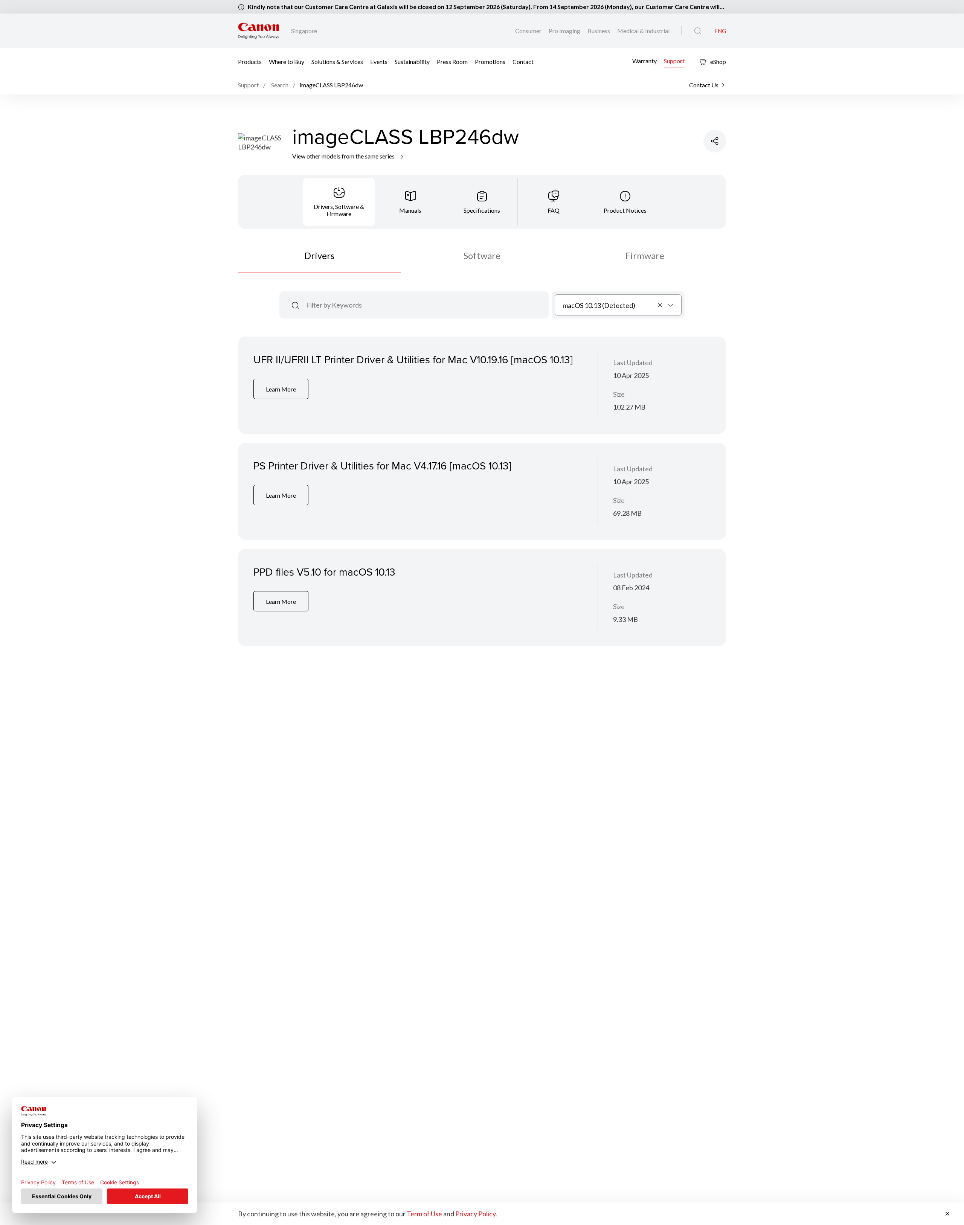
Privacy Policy (475, 1214)
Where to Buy (286, 61)
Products (250, 61)
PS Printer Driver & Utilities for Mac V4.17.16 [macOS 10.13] (382, 465)
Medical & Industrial (643, 30)
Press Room (452, 61)
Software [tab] (482, 255)
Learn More (281, 389)
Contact (523, 61)
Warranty (644, 60)
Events (378, 61)
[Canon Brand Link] (258, 31)
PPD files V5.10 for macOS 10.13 (324, 571)
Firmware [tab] (644, 255)
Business (599, 30)
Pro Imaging (565, 30)
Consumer (529, 30)
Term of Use (424, 1214)
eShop (717, 61)
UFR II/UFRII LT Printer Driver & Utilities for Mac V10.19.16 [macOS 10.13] (413, 359)
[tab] (339, 202)
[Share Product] (714, 141)
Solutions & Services (337, 61)
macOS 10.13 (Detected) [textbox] (599, 305)
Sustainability (412, 61)
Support (674, 60)
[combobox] (618, 304)
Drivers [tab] (319, 255)
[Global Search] (697, 31)
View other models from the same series (344, 156)
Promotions (490, 61)
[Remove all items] (660, 305)
